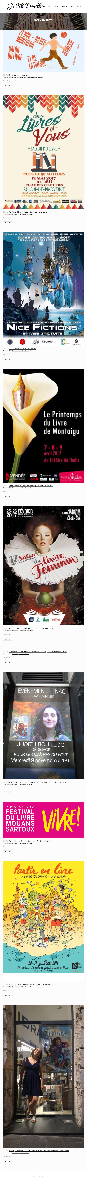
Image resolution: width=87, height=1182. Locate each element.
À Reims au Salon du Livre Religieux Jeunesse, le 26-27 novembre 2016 (38, 652)
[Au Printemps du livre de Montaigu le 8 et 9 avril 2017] (43, 426)
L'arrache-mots (36, 77)
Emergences (22, 77)
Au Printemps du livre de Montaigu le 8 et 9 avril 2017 (31, 486)
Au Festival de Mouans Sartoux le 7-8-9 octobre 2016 (31, 841)
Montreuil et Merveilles (18, 75)
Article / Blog (15, 77)
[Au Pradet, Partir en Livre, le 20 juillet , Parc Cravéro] (43, 921)
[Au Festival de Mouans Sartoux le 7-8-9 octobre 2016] (43, 820)
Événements (29, 77)
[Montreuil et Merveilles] (43, 51)
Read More (8, 85)
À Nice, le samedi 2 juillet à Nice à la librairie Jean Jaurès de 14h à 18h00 (39, 1151)
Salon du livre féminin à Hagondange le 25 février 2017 (32, 628)
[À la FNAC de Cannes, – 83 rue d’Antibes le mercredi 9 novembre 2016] (43, 725)
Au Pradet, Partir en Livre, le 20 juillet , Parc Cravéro (30, 984)
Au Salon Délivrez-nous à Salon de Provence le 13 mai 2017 (33, 212)
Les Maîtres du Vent (24, 214)
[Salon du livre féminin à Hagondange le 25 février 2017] (43, 565)
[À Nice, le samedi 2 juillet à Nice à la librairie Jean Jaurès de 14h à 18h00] (43, 1076)
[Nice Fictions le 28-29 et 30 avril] (43, 289)
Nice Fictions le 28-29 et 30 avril (22, 349)
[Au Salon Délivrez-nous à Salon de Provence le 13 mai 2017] (43, 152)
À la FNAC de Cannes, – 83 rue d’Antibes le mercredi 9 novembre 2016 (37, 782)
